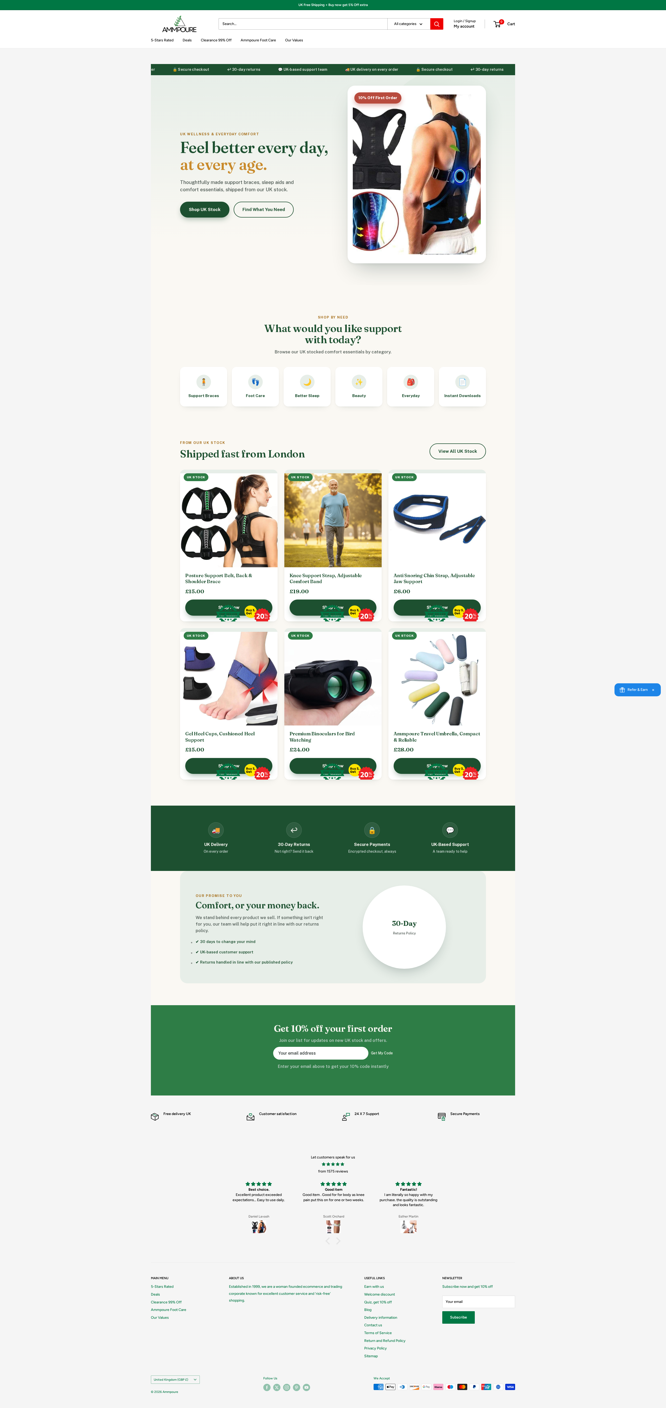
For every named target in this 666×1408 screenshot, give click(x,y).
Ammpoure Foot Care (258, 40)
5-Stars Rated (162, 40)
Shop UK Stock (205, 209)
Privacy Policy (375, 1348)
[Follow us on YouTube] (306, 1387)
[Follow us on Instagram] (286, 1387)
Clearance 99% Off (216, 40)
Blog (368, 1310)
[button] (329, 1241)
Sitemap (371, 1356)
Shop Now (228, 607)
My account (464, 26)
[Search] (436, 24)
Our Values (294, 40)
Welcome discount (379, 1294)
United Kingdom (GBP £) (171, 1379)
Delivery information (380, 1317)
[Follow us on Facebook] (267, 1387)
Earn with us (374, 1286)
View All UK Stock (457, 451)
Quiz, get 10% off (378, 1302)
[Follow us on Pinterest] (296, 1387)
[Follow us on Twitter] (276, 1387)
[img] (333, 1164)
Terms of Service (378, 1333)
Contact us (373, 1325)
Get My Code (382, 1053)
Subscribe (458, 1317)
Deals (187, 40)
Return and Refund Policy (385, 1341)
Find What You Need (263, 209)
